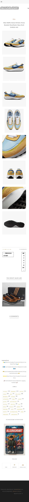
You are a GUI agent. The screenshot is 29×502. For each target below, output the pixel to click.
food (13, 399)
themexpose (17, 489)
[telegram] (5, 249)
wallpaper (19, 409)
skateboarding (13, 411)
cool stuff (18, 394)
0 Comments (22, 249)
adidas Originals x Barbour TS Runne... (13, 303)
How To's (13, 404)
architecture (13, 401)
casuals (11, 406)
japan (4, 406)
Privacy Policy (16, 491)
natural (5, 391)
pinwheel (5, 409)
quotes (4, 401)
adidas (4, 394)
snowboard (14, 414)
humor (19, 399)
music (12, 409)
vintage (21, 391)
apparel (13, 396)
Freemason (5, 414)
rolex (22, 411)
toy (19, 404)
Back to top (18, 493)
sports (18, 406)
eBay (6, 467)
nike (14, 19)
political (5, 404)
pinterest (14, 467)
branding (5, 396)
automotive (6, 399)
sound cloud (23, 467)
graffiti (5, 411)
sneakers (13, 391)
